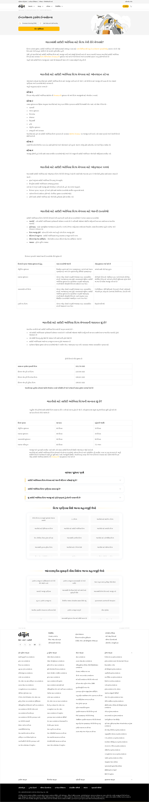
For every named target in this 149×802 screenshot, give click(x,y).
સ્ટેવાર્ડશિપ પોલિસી (74, 788)
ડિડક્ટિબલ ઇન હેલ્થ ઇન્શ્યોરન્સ (113, 657)
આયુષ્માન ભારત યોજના (111, 762)
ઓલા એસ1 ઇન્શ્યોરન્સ (53, 657)
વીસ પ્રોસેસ (105, 610)
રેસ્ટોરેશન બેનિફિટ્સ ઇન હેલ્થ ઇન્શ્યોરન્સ (116, 742)
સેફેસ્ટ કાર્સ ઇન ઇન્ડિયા (24, 725)
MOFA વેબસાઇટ (74, 134)
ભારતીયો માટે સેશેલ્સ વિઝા (105, 547)
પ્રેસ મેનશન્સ (79, 634)
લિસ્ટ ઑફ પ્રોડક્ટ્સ (54, 639)
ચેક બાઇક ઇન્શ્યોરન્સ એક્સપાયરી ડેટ (57, 721)
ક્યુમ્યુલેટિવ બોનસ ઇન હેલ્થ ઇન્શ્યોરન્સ (116, 734)
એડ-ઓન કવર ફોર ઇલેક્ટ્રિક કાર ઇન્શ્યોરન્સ (30, 681)
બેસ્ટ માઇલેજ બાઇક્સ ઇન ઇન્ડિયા (56, 737)
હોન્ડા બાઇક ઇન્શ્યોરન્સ (53, 677)
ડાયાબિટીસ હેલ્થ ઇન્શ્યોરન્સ (112, 673)
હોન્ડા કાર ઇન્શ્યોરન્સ (24, 661)
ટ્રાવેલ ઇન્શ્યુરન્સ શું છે (74, 610)
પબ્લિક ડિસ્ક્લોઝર (45, 788)
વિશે (19, 640)
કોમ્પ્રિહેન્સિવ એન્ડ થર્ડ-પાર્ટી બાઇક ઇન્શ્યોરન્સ (60, 689)
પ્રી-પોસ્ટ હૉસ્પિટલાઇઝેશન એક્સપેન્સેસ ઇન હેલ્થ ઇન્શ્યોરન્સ (118, 725)
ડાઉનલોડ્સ (21, 788)
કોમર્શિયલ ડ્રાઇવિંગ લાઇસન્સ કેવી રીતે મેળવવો (88, 719)
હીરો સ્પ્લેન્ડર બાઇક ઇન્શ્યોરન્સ (55, 665)
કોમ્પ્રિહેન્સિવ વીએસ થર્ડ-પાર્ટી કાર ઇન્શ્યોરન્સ (31, 705)
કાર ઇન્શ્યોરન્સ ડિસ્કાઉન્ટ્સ (26, 713)
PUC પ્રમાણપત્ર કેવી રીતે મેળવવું (85, 715)
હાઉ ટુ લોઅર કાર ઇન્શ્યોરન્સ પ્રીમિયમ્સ (29, 701)
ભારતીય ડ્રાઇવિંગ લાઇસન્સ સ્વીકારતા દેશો (44, 610)
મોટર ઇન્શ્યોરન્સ (80, 657)
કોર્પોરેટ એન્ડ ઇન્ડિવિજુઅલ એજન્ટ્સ (86, 641)
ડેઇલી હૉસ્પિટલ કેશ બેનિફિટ (112, 719)
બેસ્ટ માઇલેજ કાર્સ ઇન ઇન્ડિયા (26, 733)
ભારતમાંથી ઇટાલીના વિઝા (74, 538)
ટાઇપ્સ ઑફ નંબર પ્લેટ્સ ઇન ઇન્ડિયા (86, 731)
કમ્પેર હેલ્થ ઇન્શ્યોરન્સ (111, 685)
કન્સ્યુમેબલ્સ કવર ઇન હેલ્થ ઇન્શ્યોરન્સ (115, 754)
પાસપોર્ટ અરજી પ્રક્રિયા (43, 591)
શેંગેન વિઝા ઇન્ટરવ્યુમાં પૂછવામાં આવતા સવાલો (43, 519)
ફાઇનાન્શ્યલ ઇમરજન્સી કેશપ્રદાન (105, 601)
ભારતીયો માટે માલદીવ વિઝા (105, 528)
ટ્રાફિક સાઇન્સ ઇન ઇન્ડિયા (83, 727)
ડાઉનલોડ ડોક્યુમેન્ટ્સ (111, 643)
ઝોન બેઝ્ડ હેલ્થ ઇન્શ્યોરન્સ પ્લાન (114, 697)
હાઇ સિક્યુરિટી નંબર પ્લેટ (83, 687)
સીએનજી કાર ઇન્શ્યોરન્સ (25, 673)
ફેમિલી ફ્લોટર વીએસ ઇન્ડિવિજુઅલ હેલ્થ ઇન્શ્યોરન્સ (116, 706)
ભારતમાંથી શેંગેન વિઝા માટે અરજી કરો (105, 591)
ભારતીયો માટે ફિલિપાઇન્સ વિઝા (44, 528)
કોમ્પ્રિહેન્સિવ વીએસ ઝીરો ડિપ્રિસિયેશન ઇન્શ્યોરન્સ (87, 666)
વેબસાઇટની (57, 95)
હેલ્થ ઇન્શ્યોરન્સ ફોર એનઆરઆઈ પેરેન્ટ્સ (116, 661)
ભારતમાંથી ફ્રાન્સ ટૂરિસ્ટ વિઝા (43, 547)
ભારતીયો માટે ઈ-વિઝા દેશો (74, 547)
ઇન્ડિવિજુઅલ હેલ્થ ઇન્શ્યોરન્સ (113, 669)
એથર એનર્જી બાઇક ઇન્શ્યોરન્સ (55, 661)
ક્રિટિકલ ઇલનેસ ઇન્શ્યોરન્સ (112, 681)
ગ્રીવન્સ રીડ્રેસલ (22, 1)
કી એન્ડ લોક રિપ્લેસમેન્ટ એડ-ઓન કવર (29, 697)
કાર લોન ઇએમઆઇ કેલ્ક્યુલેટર (26, 745)
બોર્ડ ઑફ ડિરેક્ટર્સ (110, 636)
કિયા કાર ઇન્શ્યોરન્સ (24, 665)
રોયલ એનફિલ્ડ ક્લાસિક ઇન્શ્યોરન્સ (57, 673)
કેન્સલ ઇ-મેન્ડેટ (53, 636)
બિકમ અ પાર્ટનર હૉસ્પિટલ (83, 637)
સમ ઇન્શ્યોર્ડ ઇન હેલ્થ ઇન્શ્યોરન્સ (114, 715)
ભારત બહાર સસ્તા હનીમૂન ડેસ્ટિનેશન (105, 582)
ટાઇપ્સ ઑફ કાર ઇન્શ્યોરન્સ (26, 685)
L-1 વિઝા (74, 519)
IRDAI (86, 788)
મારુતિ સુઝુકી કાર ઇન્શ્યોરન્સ (26, 657)
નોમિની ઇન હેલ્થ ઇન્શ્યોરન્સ (112, 750)
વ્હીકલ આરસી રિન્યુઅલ (83, 707)
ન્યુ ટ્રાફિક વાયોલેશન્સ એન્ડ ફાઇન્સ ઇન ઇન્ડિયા (89, 695)
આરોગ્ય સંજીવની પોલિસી (112, 693)
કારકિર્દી (29, 640)
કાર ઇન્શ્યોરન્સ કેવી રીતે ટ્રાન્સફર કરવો (29, 717)
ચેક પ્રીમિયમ (39, 29)
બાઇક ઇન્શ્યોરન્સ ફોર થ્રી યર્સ (55, 685)
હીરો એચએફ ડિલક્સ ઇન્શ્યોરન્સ (56, 669)
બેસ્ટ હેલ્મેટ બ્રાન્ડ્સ (81, 703)
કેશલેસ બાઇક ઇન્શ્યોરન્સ (54, 693)
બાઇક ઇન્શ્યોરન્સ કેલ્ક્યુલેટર (55, 713)
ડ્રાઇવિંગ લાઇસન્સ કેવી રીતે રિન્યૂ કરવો (86, 711)
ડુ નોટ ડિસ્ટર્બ (32, 788)
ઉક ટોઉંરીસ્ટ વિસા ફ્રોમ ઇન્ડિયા (43, 538)
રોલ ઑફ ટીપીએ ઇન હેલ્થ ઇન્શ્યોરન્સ (115, 730)
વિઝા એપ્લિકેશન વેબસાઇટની (50, 57)
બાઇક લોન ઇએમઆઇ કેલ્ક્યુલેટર (56, 745)
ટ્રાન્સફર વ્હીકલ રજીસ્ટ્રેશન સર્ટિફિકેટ (87, 691)
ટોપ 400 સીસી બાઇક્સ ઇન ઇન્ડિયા (56, 741)
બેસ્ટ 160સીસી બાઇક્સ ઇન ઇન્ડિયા (56, 733)
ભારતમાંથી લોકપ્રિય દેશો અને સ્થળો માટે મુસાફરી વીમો (74, 591)
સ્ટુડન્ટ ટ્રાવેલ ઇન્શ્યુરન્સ (43, 601)
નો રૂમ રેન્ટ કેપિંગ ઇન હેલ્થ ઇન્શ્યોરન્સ (115, 746)
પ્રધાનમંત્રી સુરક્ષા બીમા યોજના (113, 766)
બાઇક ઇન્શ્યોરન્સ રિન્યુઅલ (54, 681)
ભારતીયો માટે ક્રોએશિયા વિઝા (105, 538)
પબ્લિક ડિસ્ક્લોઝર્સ (111, 639)
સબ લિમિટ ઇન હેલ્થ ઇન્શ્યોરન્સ (113, 677)
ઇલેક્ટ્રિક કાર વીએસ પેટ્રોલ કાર (27, 737)
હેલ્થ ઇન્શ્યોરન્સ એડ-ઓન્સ (112, 689)
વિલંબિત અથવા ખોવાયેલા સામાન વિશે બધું (74, 601)
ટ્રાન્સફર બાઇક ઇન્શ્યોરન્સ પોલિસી (56, 717)
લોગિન (126, 6)
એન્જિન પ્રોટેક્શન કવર (25, 693)
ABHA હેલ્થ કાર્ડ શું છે (110, 770)
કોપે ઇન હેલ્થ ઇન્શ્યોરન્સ (111, 711)
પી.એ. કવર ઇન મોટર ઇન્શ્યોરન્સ (85, 675)
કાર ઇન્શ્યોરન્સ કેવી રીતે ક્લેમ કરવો (28, 709)
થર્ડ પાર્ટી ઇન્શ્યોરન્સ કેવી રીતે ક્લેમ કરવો (87, 679)
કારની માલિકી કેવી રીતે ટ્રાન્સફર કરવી (28, 741)
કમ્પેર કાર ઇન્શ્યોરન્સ (24, 677)
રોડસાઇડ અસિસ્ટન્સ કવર (83, 671)
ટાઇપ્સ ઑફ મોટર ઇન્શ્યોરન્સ (84, 661)
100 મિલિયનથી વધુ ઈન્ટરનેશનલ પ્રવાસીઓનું (92, 49)
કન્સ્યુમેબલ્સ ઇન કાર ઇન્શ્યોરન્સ (27, 689)
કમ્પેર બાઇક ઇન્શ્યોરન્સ (53, 697)
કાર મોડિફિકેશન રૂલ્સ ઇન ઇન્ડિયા (85, 699)
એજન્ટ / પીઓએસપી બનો (46, 1)
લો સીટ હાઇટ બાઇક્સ (53, 725)
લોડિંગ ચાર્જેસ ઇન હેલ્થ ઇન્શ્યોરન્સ (114, 701)
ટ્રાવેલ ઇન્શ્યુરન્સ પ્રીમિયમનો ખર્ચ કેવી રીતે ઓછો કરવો (43, 582)
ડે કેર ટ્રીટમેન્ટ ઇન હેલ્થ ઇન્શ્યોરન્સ (114, 738)
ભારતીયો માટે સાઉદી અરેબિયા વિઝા (74, 528)
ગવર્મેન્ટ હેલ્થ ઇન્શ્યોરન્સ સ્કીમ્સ (113, 758)
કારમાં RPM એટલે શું (24, 729)
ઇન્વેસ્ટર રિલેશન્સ (33, 1)
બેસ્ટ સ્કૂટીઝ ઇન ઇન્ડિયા (54, 729)
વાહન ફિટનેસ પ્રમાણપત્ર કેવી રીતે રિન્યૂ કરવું (88, 723)
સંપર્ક (23, 640)
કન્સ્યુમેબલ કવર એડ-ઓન (54, 709)
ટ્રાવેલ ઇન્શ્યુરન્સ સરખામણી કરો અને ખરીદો (74, 582)
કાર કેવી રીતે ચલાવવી (24, 721)
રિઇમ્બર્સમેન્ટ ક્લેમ (110, 665)
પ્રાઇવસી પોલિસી (96, 788)
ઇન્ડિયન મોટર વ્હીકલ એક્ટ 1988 (85, 683)
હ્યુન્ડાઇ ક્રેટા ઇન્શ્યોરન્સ (25, 669)
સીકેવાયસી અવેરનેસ (54, 643)
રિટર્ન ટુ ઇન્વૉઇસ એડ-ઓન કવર (55, 705)
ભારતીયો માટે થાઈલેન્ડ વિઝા (105, 519)
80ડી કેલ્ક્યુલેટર (109, 774)
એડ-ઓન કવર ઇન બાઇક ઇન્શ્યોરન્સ (57, 701)
